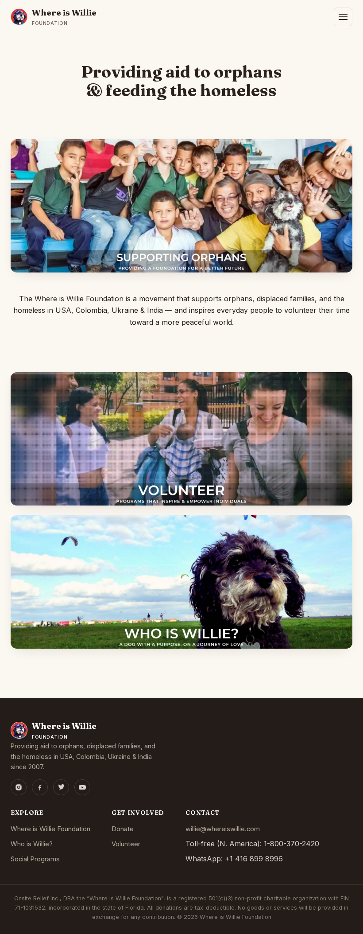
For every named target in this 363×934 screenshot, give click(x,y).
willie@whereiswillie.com (222, 829)
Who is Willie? (32, 844)
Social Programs (35, 859)
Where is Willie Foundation (50, 829)
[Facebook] (40, 787)
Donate (123, 829)
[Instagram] (19, 787)
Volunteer (126, 844)
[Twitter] (61, 787)
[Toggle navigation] (343, 17)
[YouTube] (82, 787)
